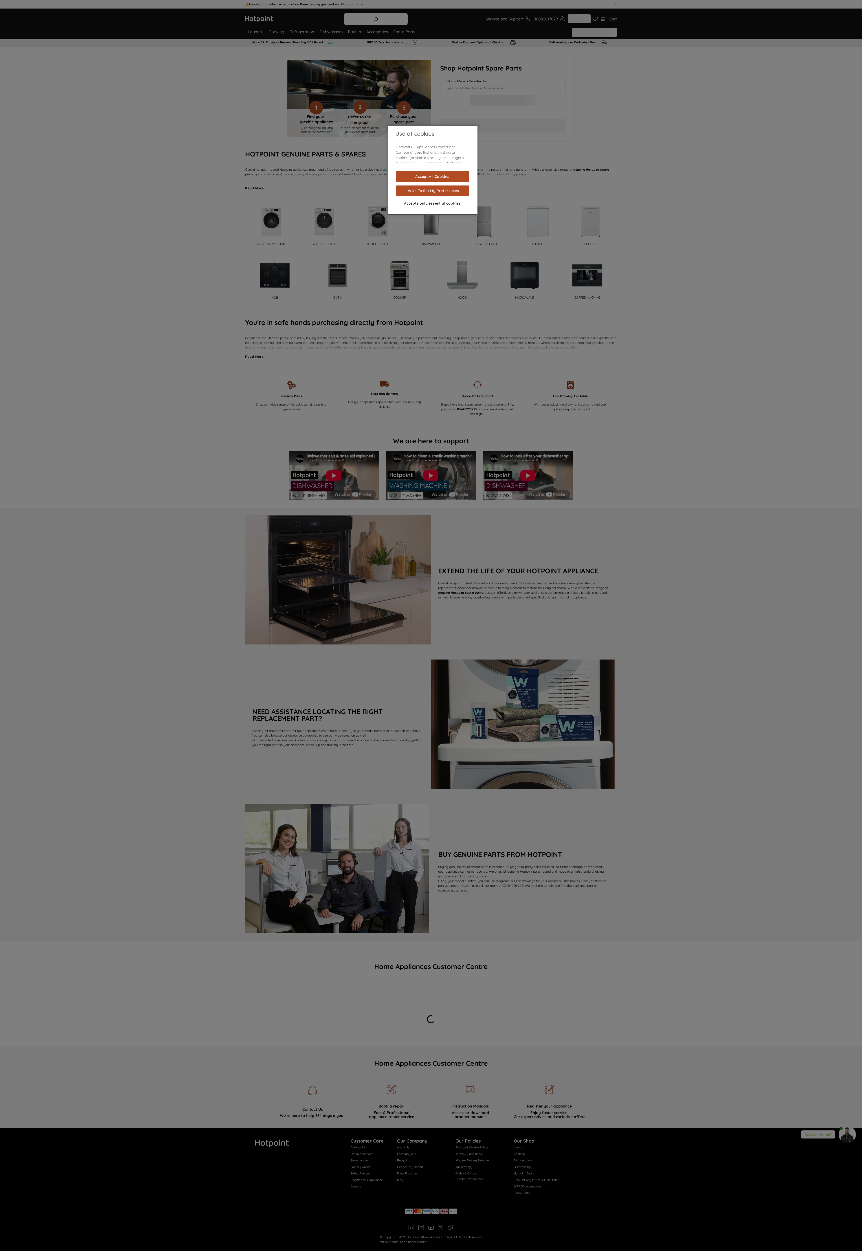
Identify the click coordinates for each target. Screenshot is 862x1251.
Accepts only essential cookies (432, 203)
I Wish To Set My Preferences (432, 190)
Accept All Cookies (432, 176)
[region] (432, 170)
